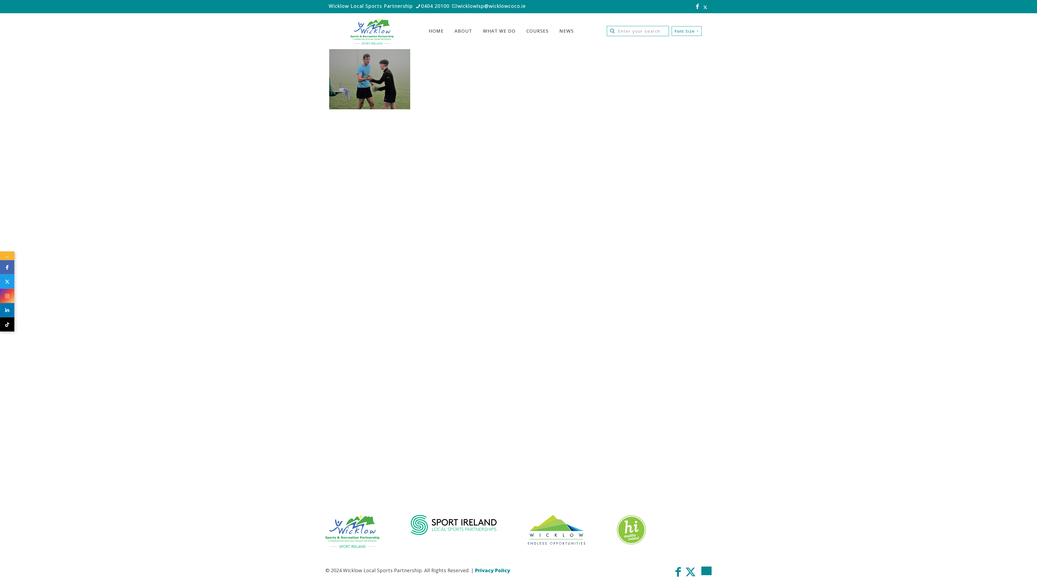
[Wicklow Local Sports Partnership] (372, 31)
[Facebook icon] (698, 7)
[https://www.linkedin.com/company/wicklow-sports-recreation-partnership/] (7, 310)
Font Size (685, 31)
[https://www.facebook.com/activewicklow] (7, 267)
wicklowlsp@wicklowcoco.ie (491, 6)
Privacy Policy (492, 570)
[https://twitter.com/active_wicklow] (7, 281)
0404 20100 (435, 6)
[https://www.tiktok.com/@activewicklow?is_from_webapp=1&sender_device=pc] (7, 324)
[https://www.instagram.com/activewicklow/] (7, 296)
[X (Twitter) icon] (705, 7)
